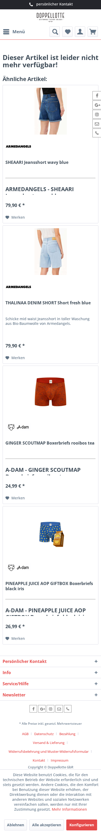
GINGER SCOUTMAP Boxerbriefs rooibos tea (50, 443)
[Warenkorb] (93, 31)
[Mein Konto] (80, 31)
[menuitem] (13, 31)
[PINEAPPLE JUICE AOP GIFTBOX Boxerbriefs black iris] (50, 532)
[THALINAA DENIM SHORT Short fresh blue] (50, 251)
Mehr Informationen (69, 809)
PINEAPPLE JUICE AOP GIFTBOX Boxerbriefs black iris (49, 586)
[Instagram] (50, 708)
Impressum (59, 760)
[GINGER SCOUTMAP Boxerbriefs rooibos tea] (50, 391)
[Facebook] (33, 708)
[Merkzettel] (67, 31)
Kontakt (39, 760)
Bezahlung (67, 733)
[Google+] (41, 708)
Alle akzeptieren (46, 824)
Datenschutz (44, 733)
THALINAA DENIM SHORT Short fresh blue (48, 303)
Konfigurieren (81, 824)
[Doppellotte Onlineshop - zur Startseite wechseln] (50, 18)
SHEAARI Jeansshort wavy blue (36, 162)
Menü (18, 32)
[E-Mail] (59, 708)
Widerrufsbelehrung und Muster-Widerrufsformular (49, 751)
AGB (25, 733)
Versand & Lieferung (48, 742)
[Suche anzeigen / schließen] (54, 31)
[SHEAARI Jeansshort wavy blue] (50, 111)
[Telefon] (67, 708)
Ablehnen (15, 824)
